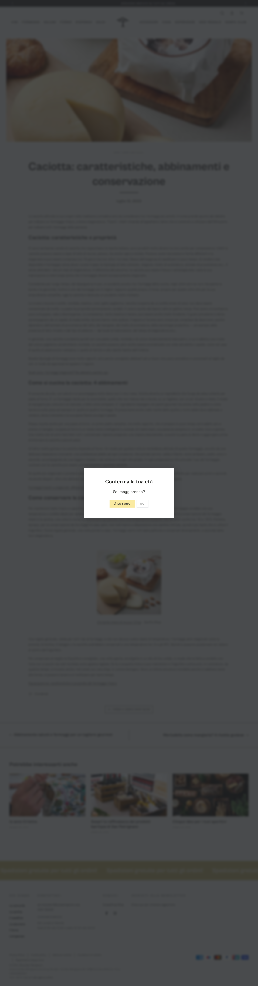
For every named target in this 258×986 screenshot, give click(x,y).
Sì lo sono (122, 503)
